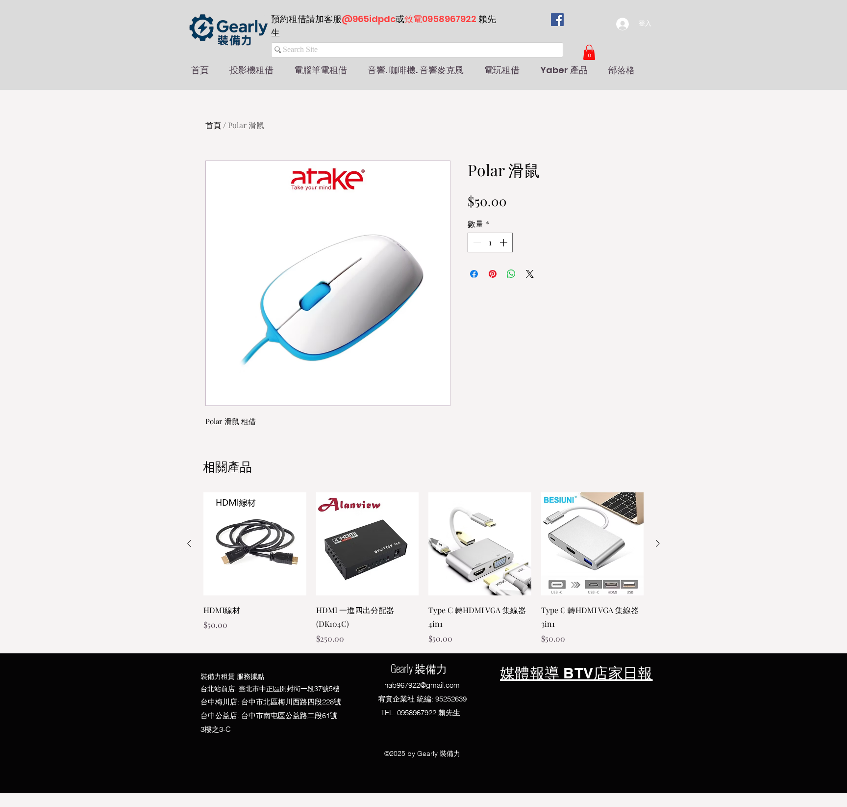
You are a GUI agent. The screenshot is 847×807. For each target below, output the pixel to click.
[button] (589, 52)
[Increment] (504, 242)
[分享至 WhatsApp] (511, 274)
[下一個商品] (658, 543)
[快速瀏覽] (254, 543)
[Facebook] (557, 19)
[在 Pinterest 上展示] (492, 274)
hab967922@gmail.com (422, 685)
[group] (423, 568)
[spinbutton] (490, 242)
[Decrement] (476, 242)
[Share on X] (530, 274)
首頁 (213, 125)
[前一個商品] (189, 543)
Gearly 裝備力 (419, 668)
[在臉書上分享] (474, 274)
